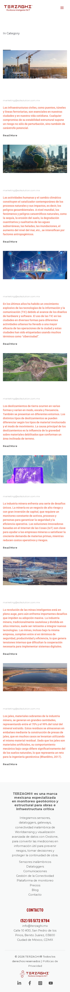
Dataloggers (35, 866)
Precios (35, 885)
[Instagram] (40, 983)
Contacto (35, 894)
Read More (10, 135)
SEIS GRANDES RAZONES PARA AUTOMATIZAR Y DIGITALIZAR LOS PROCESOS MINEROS (32, 593)
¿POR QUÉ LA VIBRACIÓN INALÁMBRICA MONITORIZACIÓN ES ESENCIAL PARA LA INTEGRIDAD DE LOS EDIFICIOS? (27, 89)
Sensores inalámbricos (35, 862)
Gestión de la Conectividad (35, 876)
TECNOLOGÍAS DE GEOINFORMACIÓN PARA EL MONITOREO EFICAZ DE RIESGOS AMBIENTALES (32, 181)
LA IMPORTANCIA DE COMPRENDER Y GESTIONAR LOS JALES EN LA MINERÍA (32, 699)
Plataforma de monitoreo (35, 880)
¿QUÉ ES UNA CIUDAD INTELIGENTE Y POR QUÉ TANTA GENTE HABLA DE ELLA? (31, 287)
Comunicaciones (35, 871)
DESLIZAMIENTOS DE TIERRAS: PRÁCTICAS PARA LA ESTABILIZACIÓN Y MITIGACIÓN (35, 389)
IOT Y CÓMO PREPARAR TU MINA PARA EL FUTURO (33, 489)
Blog (35, 890)
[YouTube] (51, 983)
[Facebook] (30, 983)
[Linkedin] (19, 983)
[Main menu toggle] (62, 8)
